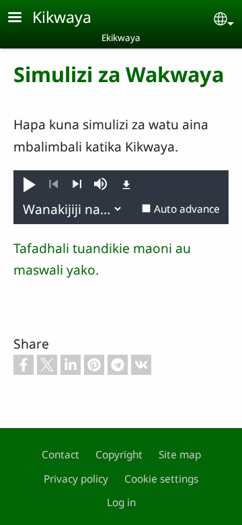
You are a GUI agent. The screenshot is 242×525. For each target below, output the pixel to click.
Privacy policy (76, 479)
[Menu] (23, 18)
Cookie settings (161, 479)
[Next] (77, 184)
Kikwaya (61, 17)
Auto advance (187, 209)
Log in (121, 502)
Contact (60, 455)
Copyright (119, 455)
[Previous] (53, 184)
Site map (180, 455)
